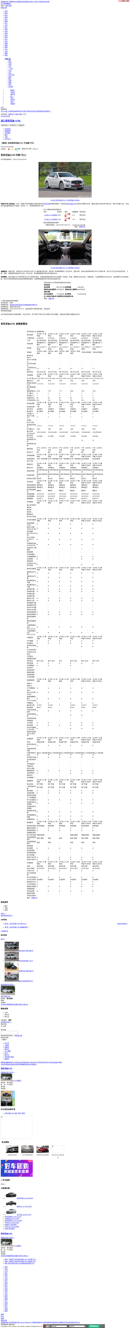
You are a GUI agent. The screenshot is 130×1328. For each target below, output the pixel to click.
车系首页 (8, 129)
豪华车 (13, 94)
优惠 (9, 81)
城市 (6, 1305)
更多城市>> (47, 111)
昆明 (17, 111)
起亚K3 (19, 1062)
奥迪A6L (20, 1206)
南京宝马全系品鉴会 (58, 1156)
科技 (6, 31)
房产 (6, 27)
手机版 (40, 1)
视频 (6, 45)
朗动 (7, 1064)
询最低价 (4, 1072)
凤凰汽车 (8, 59)
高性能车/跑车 (9, 1057)
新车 (9, 61)
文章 (6, 137)
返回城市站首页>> (7, 915)
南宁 (35, 111)
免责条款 (54, 1322)
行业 (9, 71)
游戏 (6, 1303)
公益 (6, 51)
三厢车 (12, 92)
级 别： (4, 1084)
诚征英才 (40, 1322)
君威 (5, 1062)
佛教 (6, 53)
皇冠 (6, 1228)
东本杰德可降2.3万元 (26, 961)
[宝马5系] (11, 1214)
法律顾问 (61, 1322)
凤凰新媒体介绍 (6, 1322)
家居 (6, 29)
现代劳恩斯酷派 (20, 1064)
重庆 (38, 111)
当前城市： (4, 1020)
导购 (9, 63)
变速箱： (4, 1002)
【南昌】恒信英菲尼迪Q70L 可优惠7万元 (22, 1259)
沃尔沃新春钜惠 (27, 1155)
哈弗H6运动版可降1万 (26, 971)
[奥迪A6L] (11, 1206)
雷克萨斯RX (9, 1216)
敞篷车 (13, 104)
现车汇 (32, 1)
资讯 (6, 11)
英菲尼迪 (47, 204)
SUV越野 (8, 1051)
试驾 (9, 65)
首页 (6, 1267)
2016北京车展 (5, 116)
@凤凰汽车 (4, 931)
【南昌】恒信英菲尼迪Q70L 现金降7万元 (22, 1261)
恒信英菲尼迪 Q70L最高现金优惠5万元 (21, 1263)
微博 (6, 1311)
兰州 (26, 111)
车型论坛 (8, 139)
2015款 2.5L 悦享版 (50, 219)
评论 (6, 1273)
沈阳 (11, 111)
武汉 (32, 111)
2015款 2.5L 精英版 (50, 215)
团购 (9, 83)
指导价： (4, 1082)
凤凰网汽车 (13, 1)
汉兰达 (7, 1226)
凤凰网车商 (21, 1)
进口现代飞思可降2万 (26, 951)
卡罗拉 (50, 1062)
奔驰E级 (8, 1218)
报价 (9, 77)
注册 (9, 5)
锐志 (41, 1062)
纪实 (2, 1316)
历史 (6, 41)
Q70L (18, 120)
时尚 (6, 19)
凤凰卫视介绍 (75, 1322)
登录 (6, 5)
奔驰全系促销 (12, 1155)
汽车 (6, 25)
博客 (6, 47)
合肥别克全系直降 (43, 1155)
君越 (60, 1062)
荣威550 (34, 1064)
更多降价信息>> (6, 1022)
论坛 (6, 49)
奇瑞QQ (28, 1064)
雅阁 (2, 1062)
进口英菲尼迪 (7, 120)
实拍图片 (8, 133)
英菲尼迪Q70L (71, 204)
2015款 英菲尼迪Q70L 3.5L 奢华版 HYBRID (65, 200)
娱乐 (6, 15)
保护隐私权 (47, 1322)
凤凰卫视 (4, 7)
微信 (9, 3)
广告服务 (34, 1322)
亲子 (6, 23)
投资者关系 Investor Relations (21, 1322)
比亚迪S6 (12, 1064)
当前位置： (4, 114)
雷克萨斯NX (9, 1220)
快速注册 (19, 1035)
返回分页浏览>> (122, 923)
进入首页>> (11, 1072)
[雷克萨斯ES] (11, 1198)
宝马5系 (37, 1062)
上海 (5, 111)
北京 (2, 107)
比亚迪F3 (56, 1062)
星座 (6, 55)
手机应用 (46, 1)
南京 (29, 111)
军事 (6, 43)
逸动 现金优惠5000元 (26, 981)
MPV (12, 98)
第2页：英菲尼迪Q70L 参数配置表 (16, 927)
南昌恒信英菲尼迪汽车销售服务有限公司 (23, 305)
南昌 (16, 114)
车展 (36, 1)
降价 (20, 114)
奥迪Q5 (7, 1224)
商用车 (27, 1)
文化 (6, 39)
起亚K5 (27, 1062)
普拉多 (45, 1062)
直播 (2, 1318)
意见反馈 (67, 1322)
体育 (6, 17)
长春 (14, 111)
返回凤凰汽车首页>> (8, 984)
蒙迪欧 (9, 1062)
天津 (23, 111)
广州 (8, 111)
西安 (41, 111)
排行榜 (10, 87)
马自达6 (32, 1062)
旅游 (6, 33)
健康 (6, 21)
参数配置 (8, 131)
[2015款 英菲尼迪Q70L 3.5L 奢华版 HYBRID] (65, 197)
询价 (9, 85)
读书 (6, 35)
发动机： (4, 1086)
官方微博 (4, 3)
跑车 (12, 102)
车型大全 (11, 75)
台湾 (6, 1271)
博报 (6, 1309)
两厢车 (12, 90)
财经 (6, 13)
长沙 (20, 111)
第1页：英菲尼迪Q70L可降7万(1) (16, 923)
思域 (23, 1062)
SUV (11, 96)
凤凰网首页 (4, 1)
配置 (23, 1113)
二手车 (10, 69)
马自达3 (3, 1064)
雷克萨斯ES (21, 1198)
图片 (9, 79)
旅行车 (13, 100)
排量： (3, 1000)
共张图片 (16, 1080)
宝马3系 (14, 1062)
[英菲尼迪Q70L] (8, 994)
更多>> (3, 913)
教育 (6, 37)
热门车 (7, 1043)
